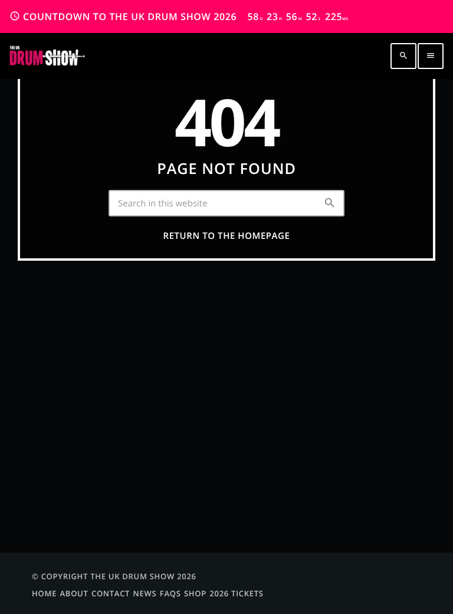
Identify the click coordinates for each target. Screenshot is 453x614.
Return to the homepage (226, 236)
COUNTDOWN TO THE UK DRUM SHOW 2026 (179, 16)
